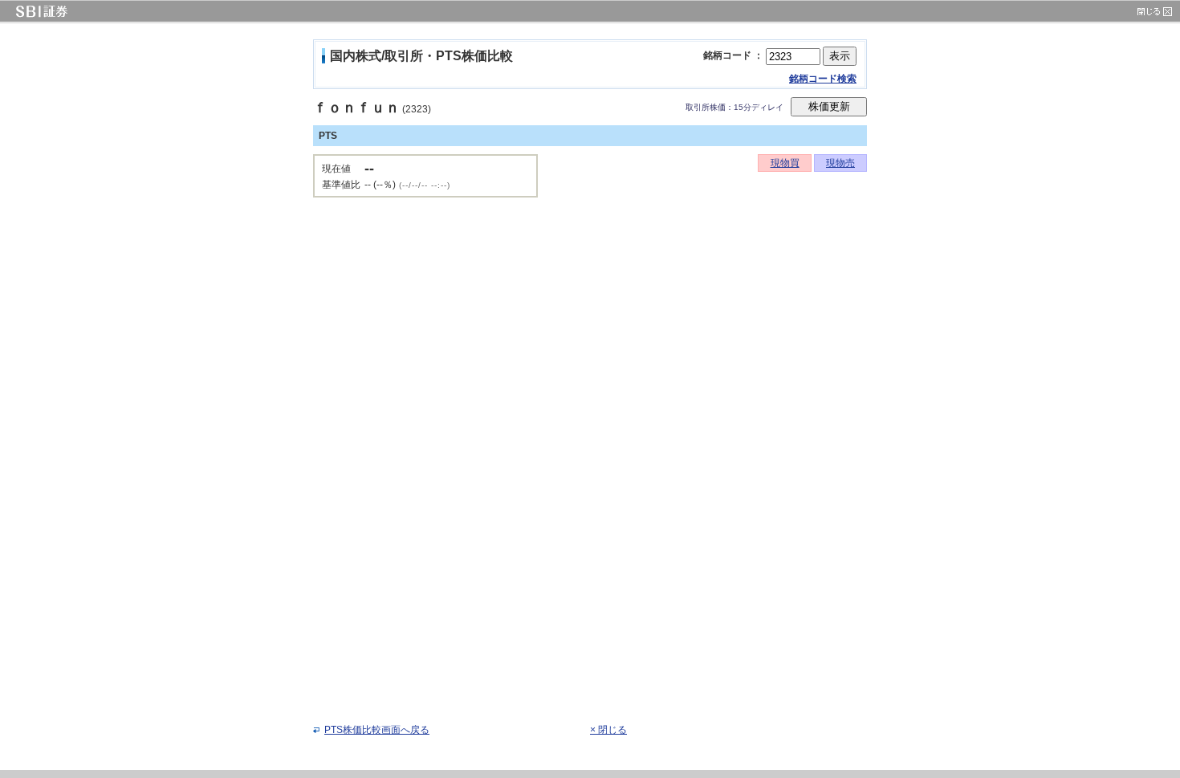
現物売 (840, 163)
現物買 (785, 163)
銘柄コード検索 (823, 78)
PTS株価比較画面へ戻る (376, 729)
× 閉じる (608, 729)
